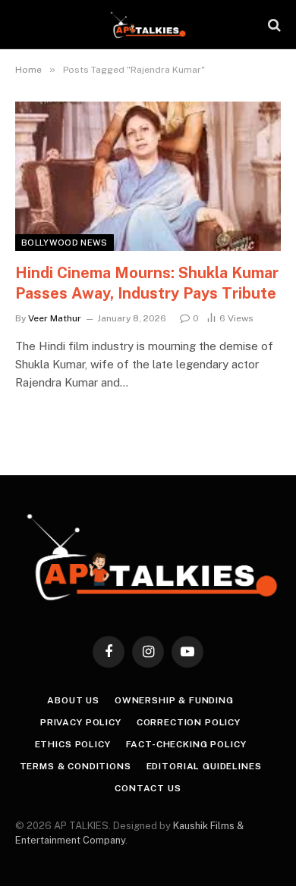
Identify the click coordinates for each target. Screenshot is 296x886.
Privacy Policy (80, 722)
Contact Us (148, 788)
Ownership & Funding (174, 700)
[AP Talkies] (147, 24)
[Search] (273, 25)
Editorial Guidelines (204, 766)
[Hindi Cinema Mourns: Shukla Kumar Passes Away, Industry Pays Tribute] (148, 176)
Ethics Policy (73, 744)
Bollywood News (64, 242)
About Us (73, 700)
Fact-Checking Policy (186, 744)
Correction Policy (189, 722)
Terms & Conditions (75, 766)
